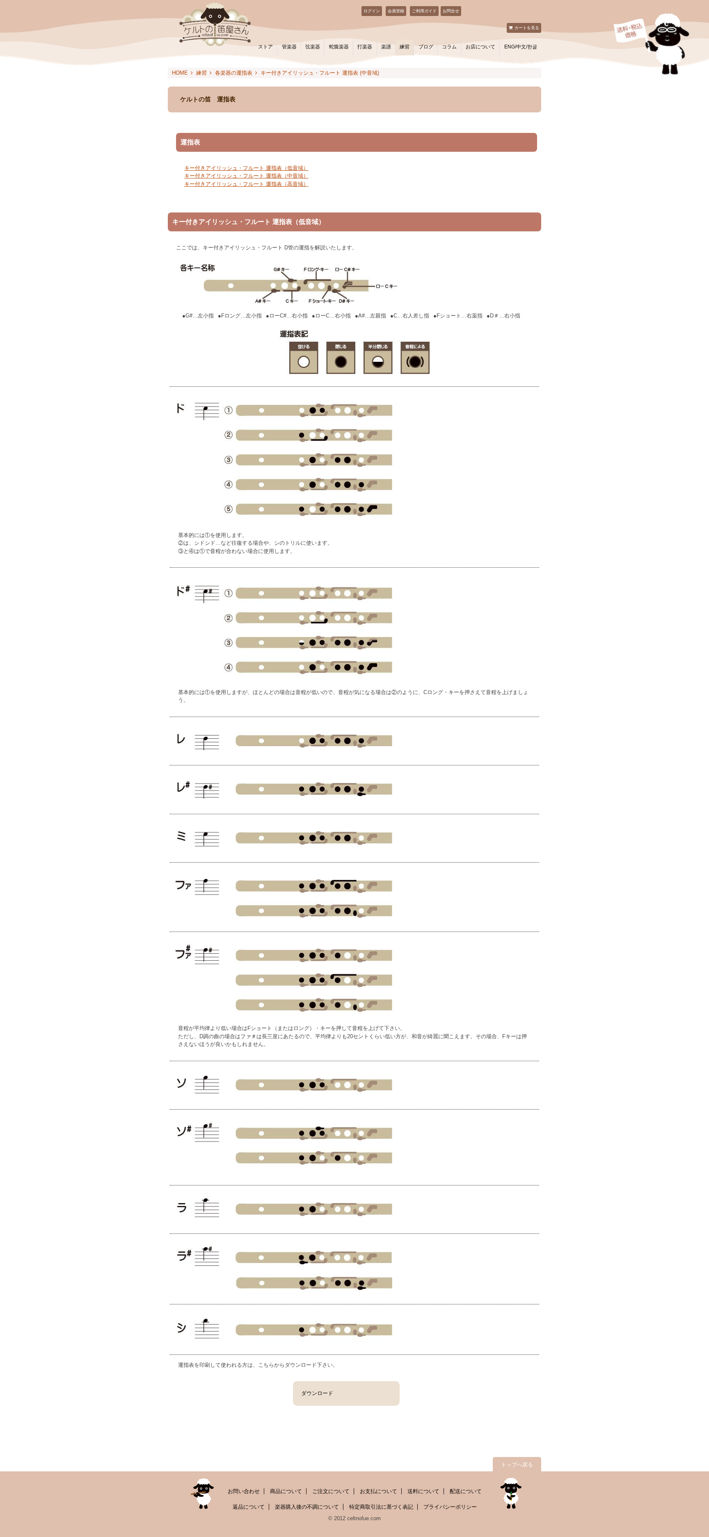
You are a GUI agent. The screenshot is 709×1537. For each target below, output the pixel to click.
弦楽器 (312, 47)
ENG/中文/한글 (520, 47)
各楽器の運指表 (233, 73)
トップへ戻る (517, 1465)
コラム (449, 47)
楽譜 (386, 47)
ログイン (372, 11)
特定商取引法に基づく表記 (381, 1507)
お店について (480, 47)
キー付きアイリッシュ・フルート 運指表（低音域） (246, 168)
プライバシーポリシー (450, 1507)
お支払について (378, 1491)
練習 (404, 47)
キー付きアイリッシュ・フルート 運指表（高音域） (246, 184)
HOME (180, 73)
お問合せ (451, 11)
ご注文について (331, 1491)
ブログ (426, 47)
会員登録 (396, 11)
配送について (466, 1491)
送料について (423, 1491)
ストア (265, 47)
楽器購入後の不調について (307, 1507)
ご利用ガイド (424, 11)
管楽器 (289, 47)
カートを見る (527, 27)
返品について (249, 1507)
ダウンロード (317, 1393)
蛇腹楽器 (339, 47)
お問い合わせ (244, 1491)
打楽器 (364, 47)
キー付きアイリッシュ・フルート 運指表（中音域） (246, 176)
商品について (286, 1491)
